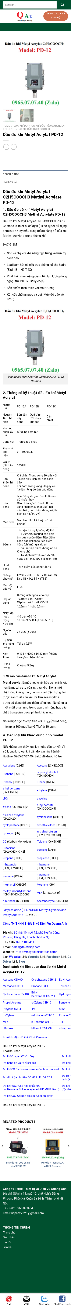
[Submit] (62, 4)
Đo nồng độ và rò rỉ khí (17, 1063)
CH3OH (19, 986)
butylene (42, 849)
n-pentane (43, 874)
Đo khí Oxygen (11, 1056)
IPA (33, 1009)
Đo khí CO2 (9, 1096)
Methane (42, 884)
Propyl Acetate (13, 915)
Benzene (8, 876)
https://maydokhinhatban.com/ (36, 952)
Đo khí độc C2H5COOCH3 (34, 128)
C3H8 (46, 986)
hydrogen (8, 833)
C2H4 (17, 1009)
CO (4, 841)
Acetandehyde (46, 901)
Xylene (7, 807)
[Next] (62, 72)
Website (15, 957)
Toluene (42, 841)
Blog (22, 961)
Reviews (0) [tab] (10, 181)
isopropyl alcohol (47, 772)
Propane (8, 858)
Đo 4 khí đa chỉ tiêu (15, 1077)
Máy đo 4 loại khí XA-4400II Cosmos (52, 1164)
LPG (5, 798)
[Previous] (8, 72)
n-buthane (9, 901)
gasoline (42, 798)
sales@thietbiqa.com (26, 947)
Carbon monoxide (27, 1069)
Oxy (32, 1056)
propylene (43, 858)
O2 (23, 1056)
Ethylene (8, 1009)
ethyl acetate (45, 805)
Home (6, 125)
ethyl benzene (11, 788)
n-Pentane (37, 1022)
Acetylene (9, 765)
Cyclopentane (11, 994)
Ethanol (7, 782)
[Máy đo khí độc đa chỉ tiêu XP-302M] (18, 1143)
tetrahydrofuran (47, 831)
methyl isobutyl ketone (17, 891)
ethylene (42, 790)
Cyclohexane (39, 979)
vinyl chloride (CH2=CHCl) (21, 910)
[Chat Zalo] (63, 1289)
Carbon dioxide (26, 1096)
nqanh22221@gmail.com (27, 1213)
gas (34, 1063)
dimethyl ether (46, 825)
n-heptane (43, 864)
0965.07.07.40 (25, 1208)
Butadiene (9, 848)
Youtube (33, 957)
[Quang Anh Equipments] (25, 16)
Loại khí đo (21, 125)
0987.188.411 (25, 942)
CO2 (49, 1077)
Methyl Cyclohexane (52, 910)
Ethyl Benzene (36, 994)
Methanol (9, 986)
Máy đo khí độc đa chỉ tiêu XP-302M (18, 1164)
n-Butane (37, 1015)
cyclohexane (44, 817)
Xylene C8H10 (42, 1002)
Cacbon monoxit (48, 1069)
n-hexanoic (9, 864)
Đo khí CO (9, 1069)
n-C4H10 (49, 1015)
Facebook (53, 957)
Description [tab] (11, 174)
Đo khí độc (66, 1087)
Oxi (27, 1056)
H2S (34, 1077)
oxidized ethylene (13, 815)
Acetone (42, 765)
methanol (9, 884)
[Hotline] (63, 1280)
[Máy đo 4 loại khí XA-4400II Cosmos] (52, 1143)
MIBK (62, 1009)
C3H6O (18, 979)
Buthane (8, 774)
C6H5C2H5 (49, 996)
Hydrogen (65, 994)
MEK (39, 892)
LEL (40, 1077)
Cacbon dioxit (44, 1096)
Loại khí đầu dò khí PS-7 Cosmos (25, 1037)
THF (61, 1022)
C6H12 (52, 979)
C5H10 (25, 994)
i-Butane (8, 1028)
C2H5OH (47, 1028)
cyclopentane (11, 825)
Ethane (41, 782)
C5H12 (49, 1022)
